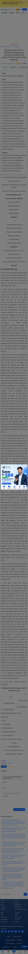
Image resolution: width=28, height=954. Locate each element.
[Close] (26, 465)
